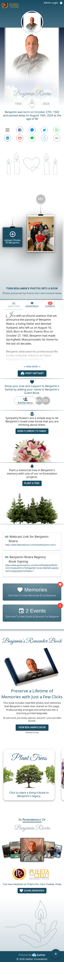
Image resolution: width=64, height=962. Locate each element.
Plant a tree (32, 483)
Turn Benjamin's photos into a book (32, 288)
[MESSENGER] (32, 130)
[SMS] (32, 138)
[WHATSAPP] (56, 130)
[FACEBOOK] (19, 130)
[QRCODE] (7, 130)
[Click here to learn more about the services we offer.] (32, 874)
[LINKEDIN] (7, 138)
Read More (32, 366)
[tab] (14, 305)
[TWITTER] (44, 130)
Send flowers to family (31, 431)
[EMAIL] (19, 138)
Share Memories (33, 890)
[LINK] (56, 138)
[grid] (32, 246)
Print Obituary (34, 373)
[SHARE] (44, 138)
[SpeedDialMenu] (56, 954)
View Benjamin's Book (32, 727)
